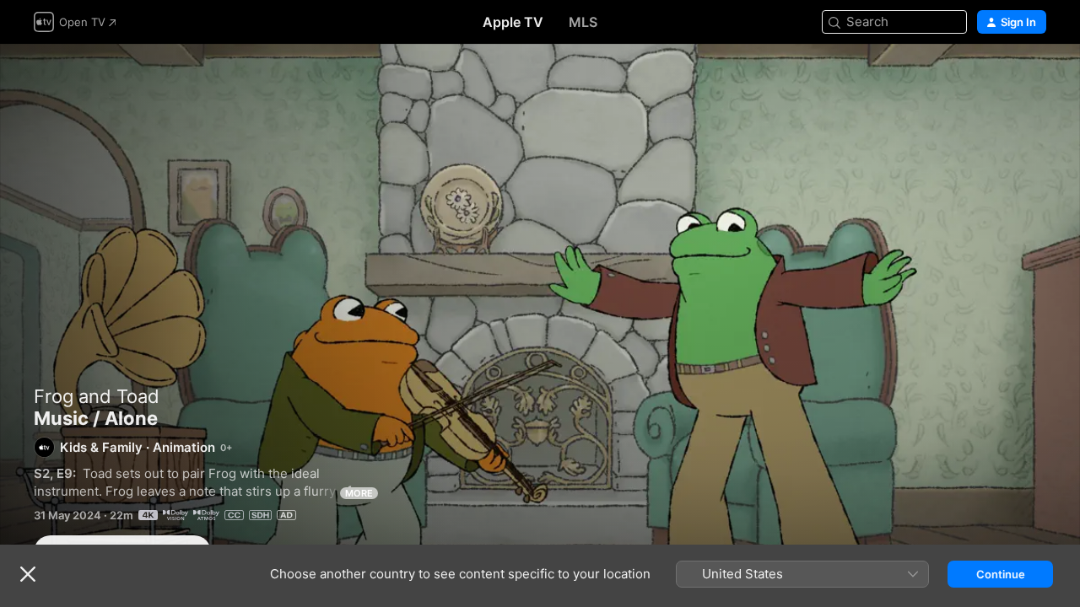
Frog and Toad (96, 396)
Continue (1000, 574)
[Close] (27, 574)
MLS (583, 21)
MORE (359, 493)
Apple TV (513, 21)
